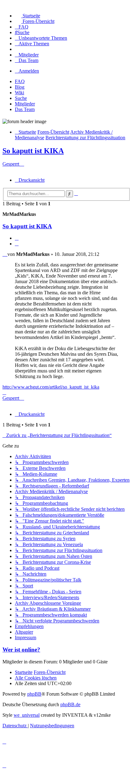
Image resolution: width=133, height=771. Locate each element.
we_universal (27, 715)
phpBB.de (70, 704)
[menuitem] (27, 15)
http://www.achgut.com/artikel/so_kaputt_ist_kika (50, 387)
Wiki (19, 92)
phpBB (34, 694)
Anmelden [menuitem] (29, 71)
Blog (19, 87)
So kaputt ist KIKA (33, 151)
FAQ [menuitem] (20, 81)
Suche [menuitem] (21, 98)
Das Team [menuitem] (25, 109)
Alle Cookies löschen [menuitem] (36, 677)
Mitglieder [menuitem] (25, 103)
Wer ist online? (21, 649)
